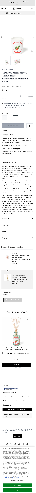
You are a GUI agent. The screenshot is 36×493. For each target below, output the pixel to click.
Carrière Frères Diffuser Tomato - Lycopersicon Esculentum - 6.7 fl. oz (16, 349)
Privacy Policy (6, 477)
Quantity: (5, 114)
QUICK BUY (16, 364)
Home (3, 18)
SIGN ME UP (17, 436)
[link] (29, 8)
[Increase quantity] (15, 117)
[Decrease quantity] (4, 117)
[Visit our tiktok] (23, 444)
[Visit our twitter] (11, 444)
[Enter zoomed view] (31, 51)
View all (30, 96)
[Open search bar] (5, 8)
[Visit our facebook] (7, 444)
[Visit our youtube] (19, 444)
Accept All (17, 490)
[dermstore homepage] (17, 9)
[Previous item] (3, 342)
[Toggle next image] (33, 37)
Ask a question (16, 87)
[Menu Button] (2, 8)
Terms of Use (15, 477)
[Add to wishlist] (29, 125)
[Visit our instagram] (15, 444)
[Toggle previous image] (1, 37)
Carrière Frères (18, 18)
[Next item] (31, 342)
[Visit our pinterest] (27, 444)
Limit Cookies (17, 485)
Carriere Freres (8, 70)
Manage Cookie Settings (17, 480)
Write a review (6, 87)
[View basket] (32, 8)
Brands (10, 18)
